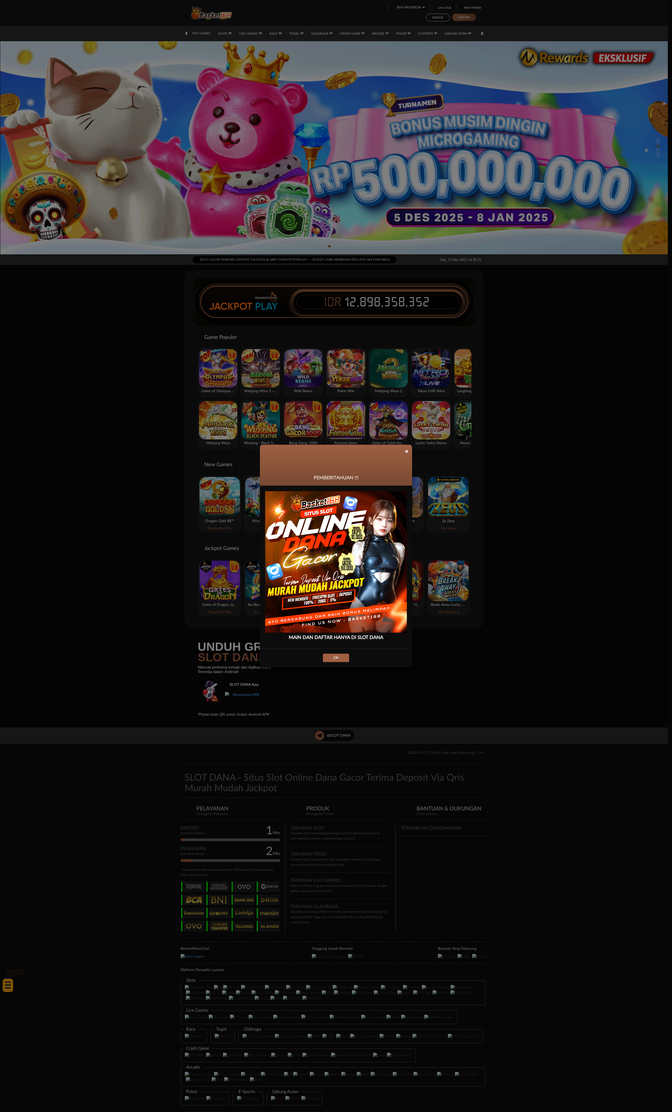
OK (336, 658)
